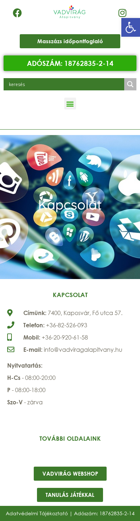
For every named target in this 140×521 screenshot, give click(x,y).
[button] (130, 27)
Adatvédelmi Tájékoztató (37, 513)
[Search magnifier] (130, 84)
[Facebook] (18, 13)
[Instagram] (122, 13)
